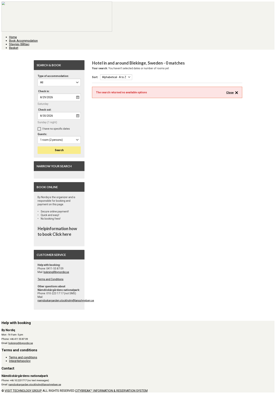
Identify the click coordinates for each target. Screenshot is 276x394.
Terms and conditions (23, 357)
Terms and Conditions (50, 279)
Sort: (95, 77)
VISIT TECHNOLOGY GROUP (23, 390)
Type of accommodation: (53, 76)
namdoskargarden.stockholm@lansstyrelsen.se (66, 300)
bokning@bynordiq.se (56, 272)
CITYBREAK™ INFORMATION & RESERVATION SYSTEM (111, 390)
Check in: (44, 91)
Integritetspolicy (20, 361)
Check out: (44, 109)
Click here (62, 234)
